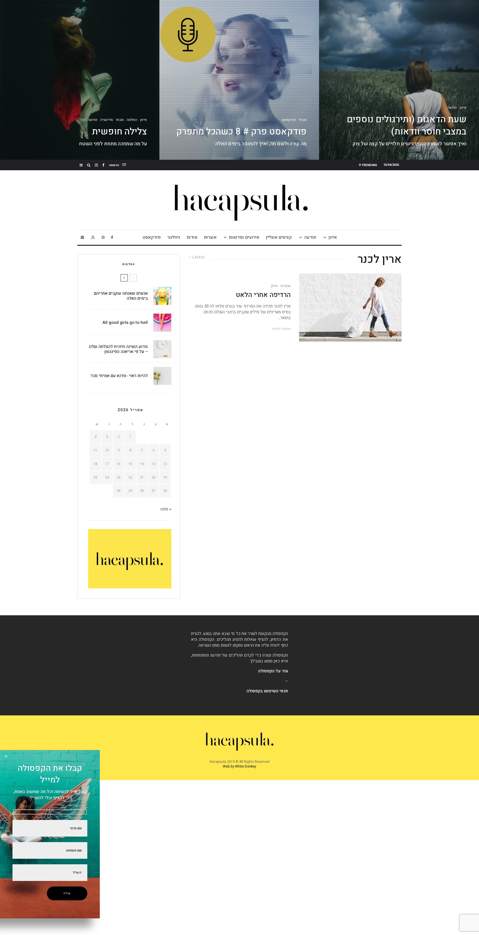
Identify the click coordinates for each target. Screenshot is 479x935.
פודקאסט (151, 237)
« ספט (165, 509)
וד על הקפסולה (272, 671)
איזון (332, 237)
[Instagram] (96, 165)
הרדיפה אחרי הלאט (263, 295)
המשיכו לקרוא (281, 328)
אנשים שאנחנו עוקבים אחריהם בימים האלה (121, 296)
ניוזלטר (173, 237)
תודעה (310, 237)
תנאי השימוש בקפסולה (267, 691)
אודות (192, 237)
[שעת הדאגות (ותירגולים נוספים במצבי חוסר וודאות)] (399, 80)
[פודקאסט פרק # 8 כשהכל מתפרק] (239, 80)
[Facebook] (103, 165)
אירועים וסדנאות (244, 237)
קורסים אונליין (279, 237)
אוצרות (210, 237)
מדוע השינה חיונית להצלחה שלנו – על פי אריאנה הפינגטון (118, 349)
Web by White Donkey (239, 766)
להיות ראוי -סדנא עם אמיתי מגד (119, 375)
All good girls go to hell (125, 322)
